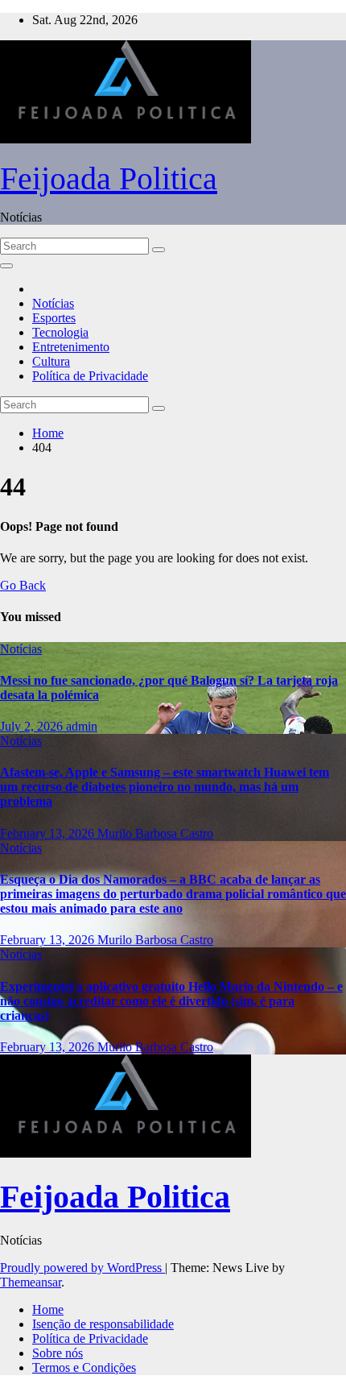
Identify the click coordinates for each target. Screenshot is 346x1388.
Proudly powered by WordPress (82, 1267)
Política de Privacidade (90, 376)
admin (81, 726)
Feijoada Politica (108, 178)
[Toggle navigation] (6, 265)
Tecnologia (60, 332)
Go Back (23, 585)
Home (48, 433)
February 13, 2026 (48, 833)
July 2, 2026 (33, 726)
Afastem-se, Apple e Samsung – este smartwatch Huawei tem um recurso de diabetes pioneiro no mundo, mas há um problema (164, 786)
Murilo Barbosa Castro (155, 833)
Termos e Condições (84, 1367)
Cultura (51, 361)
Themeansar (30, 1282)
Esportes (54, 318)
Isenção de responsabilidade (103, 1324)
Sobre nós (57, 1353)
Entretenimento (70, 347)
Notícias (53, 303)
